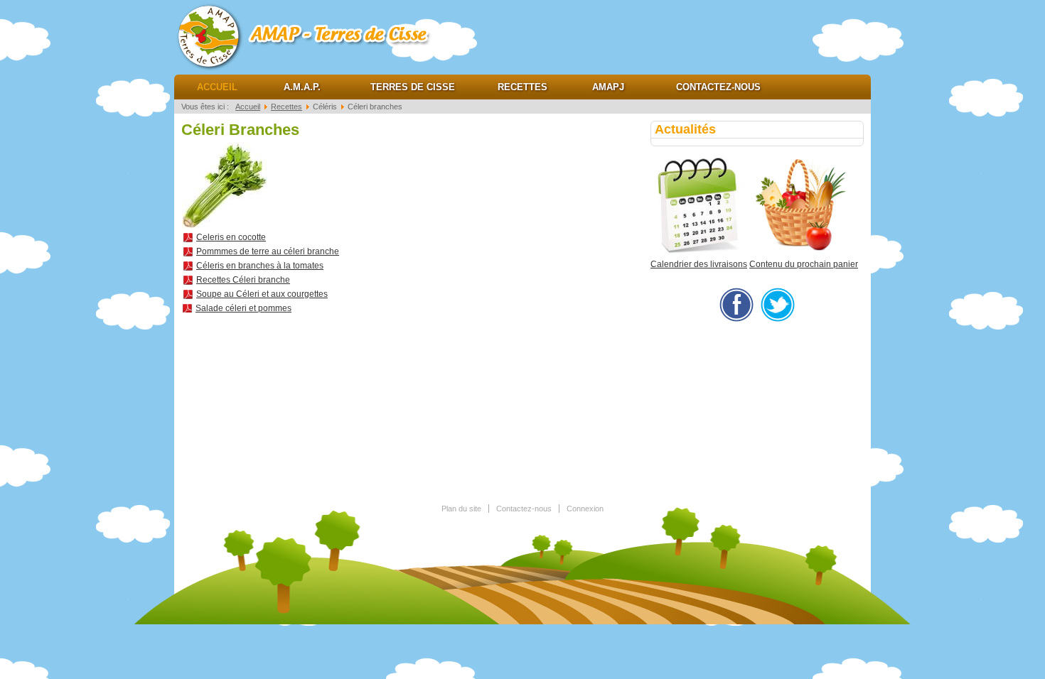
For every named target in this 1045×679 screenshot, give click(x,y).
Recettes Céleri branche (243, 280)
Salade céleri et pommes (243, 308)
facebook (736, 305)
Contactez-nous (718, 87)
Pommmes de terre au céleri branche (267, 251)
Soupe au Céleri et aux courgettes (262, 294)
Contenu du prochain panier (803, 264)
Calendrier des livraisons (698, 264)
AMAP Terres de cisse (316, 35)
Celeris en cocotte (231, 237)
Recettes (522, 87)
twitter (778, 305)
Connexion (585, 508)
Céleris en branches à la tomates (259, 266)
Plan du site (461, 508)
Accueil (217, 87)
